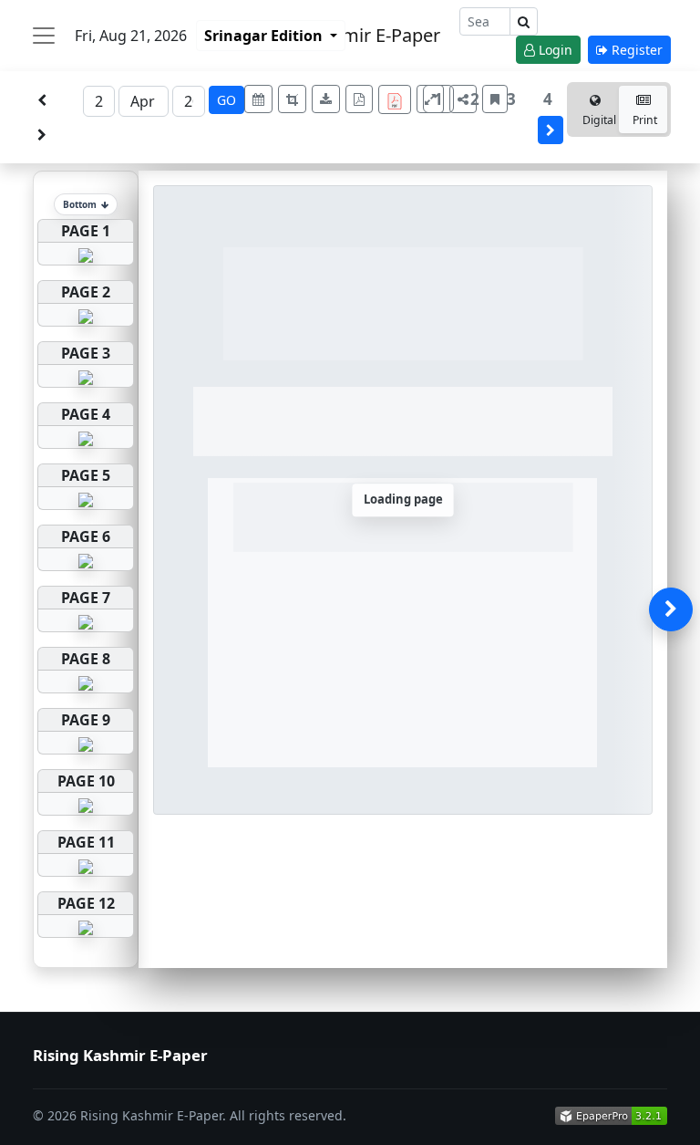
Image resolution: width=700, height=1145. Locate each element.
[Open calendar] (258, 99)
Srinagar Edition (265, 36)
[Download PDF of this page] (359, 99)
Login (553, 49)
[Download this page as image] (326, 99)
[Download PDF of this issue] (397, 97)
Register (635, 49)
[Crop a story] (292, 99)
